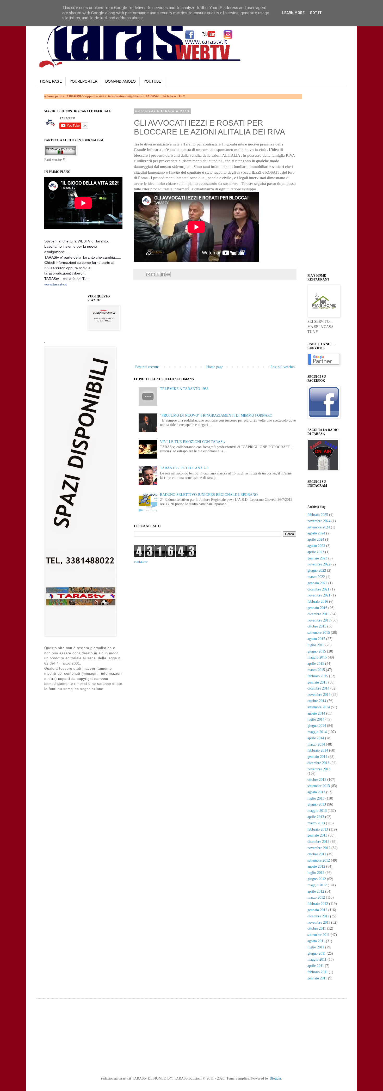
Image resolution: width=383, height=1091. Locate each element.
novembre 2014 (318, 695)
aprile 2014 (315, 738)
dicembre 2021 (318, 589)
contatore (140, 562)
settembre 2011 (318, 935)
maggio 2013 (317, 811)
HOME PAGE (51, 81)
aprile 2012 (315, 891)
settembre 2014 (318, 707)
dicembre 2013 (318, 763)
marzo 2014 (316, 744)
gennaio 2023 (317, 558)
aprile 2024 (315, 539)
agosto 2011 (316, 941)
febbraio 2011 (317, 972)
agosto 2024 (316, 533)
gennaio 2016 (317, 608)
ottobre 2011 (316, 928)
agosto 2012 (316, 866)
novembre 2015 (318, 620)
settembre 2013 (318, 786)
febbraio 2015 (317, 676)
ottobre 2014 (316, 701)
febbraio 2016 (317, 602)
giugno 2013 (316, 804)
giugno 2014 (316, 726)
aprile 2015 (315, 664)
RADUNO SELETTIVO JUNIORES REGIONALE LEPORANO (209, 495)
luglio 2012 (315, 873)
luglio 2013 (315, 798)
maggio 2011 (316, 959)
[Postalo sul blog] (153, 274)
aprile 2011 (315, 966)
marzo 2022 (316, 577)
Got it (316, 13)
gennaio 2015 (317, 682)
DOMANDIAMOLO (120, 81)
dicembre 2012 (318, 842)
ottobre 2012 (316, 854)
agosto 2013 (316, 792)
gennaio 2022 (317, 583)
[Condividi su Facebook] (163, 274)
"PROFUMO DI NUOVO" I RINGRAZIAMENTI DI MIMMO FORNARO (216, 415)
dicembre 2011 (318, 916)
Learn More (293, 13)
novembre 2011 (318, 922)
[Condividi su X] (158, 274)
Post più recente (147, 367)
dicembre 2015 (318, 614)
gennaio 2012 (317, 910)
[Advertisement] (215, 324)
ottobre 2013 (316, 780)
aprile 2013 (315, 817)
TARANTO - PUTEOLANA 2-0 (184, 468)
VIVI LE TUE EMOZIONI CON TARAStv (192, 442)
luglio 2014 (315, 719)
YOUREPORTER (83, 81)
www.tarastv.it (55, 284)
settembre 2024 (318, 527)
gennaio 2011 (317, 978)
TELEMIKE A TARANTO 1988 (184, 389)
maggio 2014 (317, 732)
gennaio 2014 (317, 757)
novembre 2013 (318, 769)
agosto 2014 (316, 713)
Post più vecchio (282, 367)
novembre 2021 (318, 595)
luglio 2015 (315, 645)
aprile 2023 (315, 552)
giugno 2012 (316, 879)
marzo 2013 (316, 823)
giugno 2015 (316, 651)
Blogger (275, 1078)
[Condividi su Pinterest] (168, 274)
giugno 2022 (316, 570)
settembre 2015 (318, 633)
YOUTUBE (152, 81)
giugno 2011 (316, 953)
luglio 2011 (315, 947)
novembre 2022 (318, 564)
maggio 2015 (317, 657)
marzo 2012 (316, 897)
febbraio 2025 (317, 515)
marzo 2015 (316, 670)
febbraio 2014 (317, 750)
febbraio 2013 (317, 829)
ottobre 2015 (316, 626)
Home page (214, 367)
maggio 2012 (317, 885)
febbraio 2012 (317, 904)
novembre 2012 (318, 848)
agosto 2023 (316, 546)
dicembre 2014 (318, 688)
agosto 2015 (316, 639)
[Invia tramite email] (148, 274)
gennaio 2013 (317, 835)
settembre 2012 (318, 860)
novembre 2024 (318, 521)
